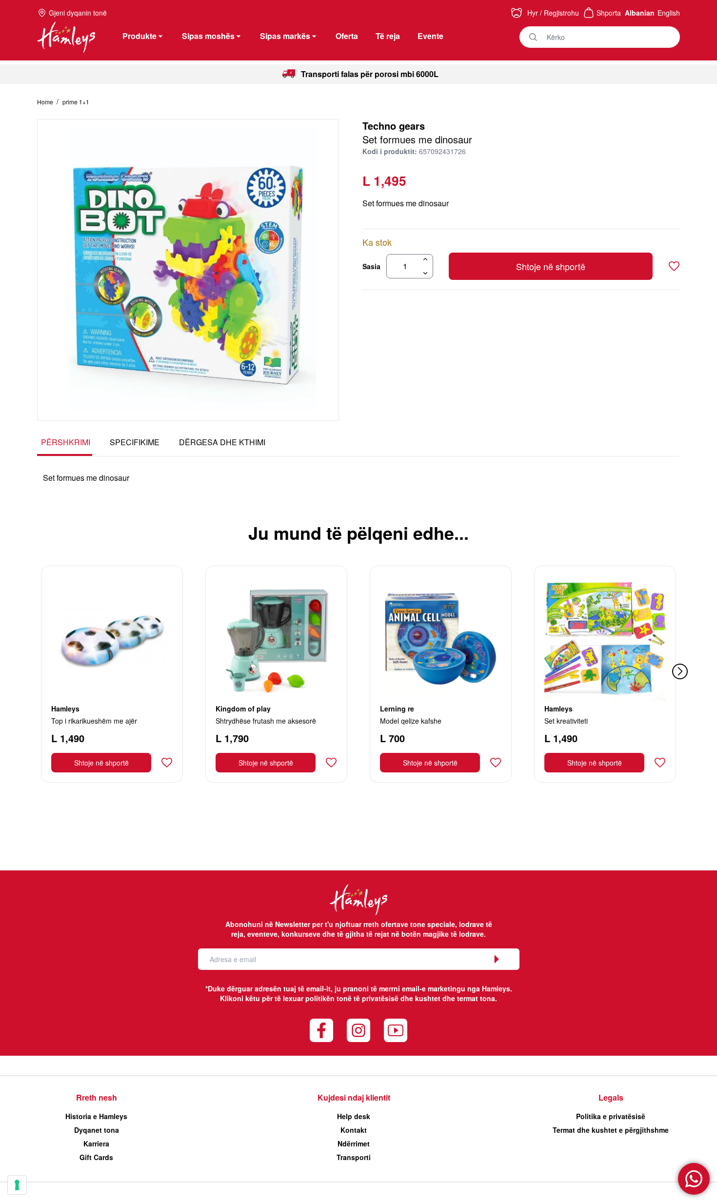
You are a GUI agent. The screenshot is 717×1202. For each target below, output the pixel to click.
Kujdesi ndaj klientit (354, 1097)
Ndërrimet (354, 1143)
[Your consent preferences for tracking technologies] (17, 1185)
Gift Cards (96, 1157)
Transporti (354, 1157)
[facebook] (321, 1030)
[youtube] (395, 1030)
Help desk (353, 1116)
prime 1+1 (75, 102)
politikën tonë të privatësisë (351, 998)
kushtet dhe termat (446, 998)
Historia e (96, 1116)
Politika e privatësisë (610, 1116)
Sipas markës (285, 35)
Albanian (640, 13)
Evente (430, 35)
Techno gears (393, 125)
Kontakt (353, 1130)
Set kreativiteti (566, 721)
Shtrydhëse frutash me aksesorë (266, 721)
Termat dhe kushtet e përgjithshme (611, 1130)
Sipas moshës (208, 35)
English (668, 13)
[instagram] (358, 1030)
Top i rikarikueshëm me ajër (94, 721)
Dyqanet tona (96, 1130)
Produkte (139, 35)
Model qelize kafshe (410, 721)
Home (46, 102)
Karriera (96, 1143)
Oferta (347, 35)
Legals (610, 1097)
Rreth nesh (96, 1097)
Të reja (388, 35)
